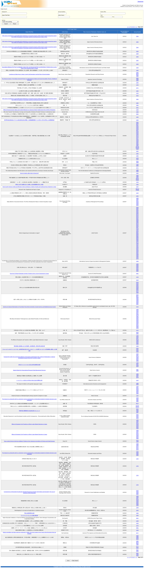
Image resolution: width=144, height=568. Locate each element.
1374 (137, 136)
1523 (137, 205)
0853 (137, 289)
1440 (137, 323)
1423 (137, 67)
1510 (137, 95)
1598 (137, 112)
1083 (137, 173)
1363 (137, 70)
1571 (137, 88)
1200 (137, 248)
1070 (137, 290)
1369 (137, 176)
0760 (137, 348)
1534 (137, 510)
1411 (137, 268)
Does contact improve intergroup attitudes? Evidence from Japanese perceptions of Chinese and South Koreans (29, 441)
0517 (137, 124)
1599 (137, 171)
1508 (137, 144)
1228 (137, 314)
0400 (137, 123)
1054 (137, 241)
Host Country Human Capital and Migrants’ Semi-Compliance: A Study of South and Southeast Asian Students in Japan (29, 186)
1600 (137, 151)
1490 (137, 400)
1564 (137, 36)
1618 (137, 280)
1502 (137, 269)
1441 (137, 324)
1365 (137, 411)
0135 (137, 134)
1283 (137, 264)
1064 (137, 410)
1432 (137, 257)
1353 (137, 266)
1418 (137, 139)
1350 (137, 318)
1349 (137, 164)
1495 (137, 401)
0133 (137, 131)
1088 (137, 198)
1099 (137, 79)
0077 (137, 533)
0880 (137, 236)
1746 (137, 182)
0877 (137, 296)
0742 (137, 228)
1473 (137, 449)
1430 (137, 321)
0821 (137, 233)
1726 (137, 277)
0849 (137, 234)
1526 (137, 51)
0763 (137, 128)
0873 (137, 409)
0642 (137, 550)
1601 (137, 107)
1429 (137, 204)
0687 (137, 227)
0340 (137, 285)
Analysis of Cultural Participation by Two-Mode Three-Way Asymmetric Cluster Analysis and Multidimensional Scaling (29, 306)
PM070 (137, 407)
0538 (137, 287)
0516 (137, 217)
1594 (137, 145)
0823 (137, 75)
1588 (137, 370)
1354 (137, 165)
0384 (137, 213)
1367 (137, 412)
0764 (137, 129)
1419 (137, 141)
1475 (137, 258)
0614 (137, 223)
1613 (137, 539)
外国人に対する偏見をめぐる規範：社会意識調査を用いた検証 (29, 184)
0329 (137, 207)
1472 (137, 448)
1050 (137, 196)
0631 (137, 518)
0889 (137, 237)
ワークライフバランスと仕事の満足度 (29, 515)
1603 (137, 380)
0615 (137, 224)
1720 (137, 93)
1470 (137, 446)
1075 (137, 135)
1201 (137, 249)
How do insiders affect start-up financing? (29, 173)
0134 (137, 132)
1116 (137, 244)
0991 (137, 528)
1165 (137, 311)
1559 (137, 515)
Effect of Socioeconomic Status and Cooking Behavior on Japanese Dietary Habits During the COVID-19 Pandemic (29, 109)
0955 (137, 78)
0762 (137, 127)
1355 (137, 255)
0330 (137, 208)
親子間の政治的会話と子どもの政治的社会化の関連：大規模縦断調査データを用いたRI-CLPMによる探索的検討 (29, 120)
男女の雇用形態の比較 (29, 513)
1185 (137, 76)
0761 (137, 125)
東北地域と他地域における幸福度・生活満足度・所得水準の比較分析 (29, 346)
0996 (137, 240)
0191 (137, 122)
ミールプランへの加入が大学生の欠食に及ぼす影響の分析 (29, 380)
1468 (137, 443)
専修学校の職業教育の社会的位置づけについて (29, 410)
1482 (137, 156)
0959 (137, 297)
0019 (137, 282)
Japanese (140, 1)
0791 (137, 230)
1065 (137, 298)
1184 (137, 395)
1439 (137, 322)
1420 (137, 142)
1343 (137, 399)
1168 (137, 299)
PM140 (137, 148)
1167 (137, 245)
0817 (137, 130)
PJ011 (137, 180)
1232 (137, 80)
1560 (137, 103)
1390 (137, 256)
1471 (137, 447)
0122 (137, 283)
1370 (137, 177)
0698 (137, 288)
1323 (137, 265)
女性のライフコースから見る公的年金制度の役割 (29, 364)
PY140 (137, 146)
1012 (137, 330)
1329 (137, 53)
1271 (137, 291)
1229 (137, 301)
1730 (137, 85)
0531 (137, 219)
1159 (137, 441)
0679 (137, 73)
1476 (137, 525)
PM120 (137, 189)
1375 (137, 137)
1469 (137, 445)
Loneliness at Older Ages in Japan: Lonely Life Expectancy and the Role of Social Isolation (29, 74)
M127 (137, 403)
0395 (137, 72)
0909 (137, 332)
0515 (137, 216)
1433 (137, 109)
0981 (137, 273)
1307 (137, 252)
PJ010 (137, 178)
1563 (137, 56)
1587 (137, 369)
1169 (137, 300)
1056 (137, 551)
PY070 (137, 405)
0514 (137, 215)
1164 (137, 199)
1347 (137, 186)
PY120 (137, 190)
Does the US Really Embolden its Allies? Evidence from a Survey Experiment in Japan (29, 273)
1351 (137, 304)
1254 (137, 251)
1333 (137, 397)
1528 (137, 523)
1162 (137, 91)
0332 (137, 210)
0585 (137, 221)
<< (127, 27)
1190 (137, 247)
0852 (137, 235)
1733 (137, 149)
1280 (137, 316)
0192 (137, 284)
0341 (137, 212)
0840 (137, 294)
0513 (137, 214)
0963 (137, 238)
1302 (137, 333)
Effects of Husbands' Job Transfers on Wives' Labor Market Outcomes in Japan (29, 424)
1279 (137, 158)
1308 (137, 254)
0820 (137, 231)
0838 (137, 440)
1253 (137, 250)
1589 (137, 292)
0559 (137, 220)
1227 (137, 200)
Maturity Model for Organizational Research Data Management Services (29, 370)
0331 (137, 209)
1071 (137, 242)
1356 (137, 184)
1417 (137, 138)
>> (136, 27)
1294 (137, 303)
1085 (137, 243)
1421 (137, 143)
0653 (137, 226)
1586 (137, 105)
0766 (137, 229)
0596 (137, 222)
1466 (137, 536)
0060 (137, 114)
